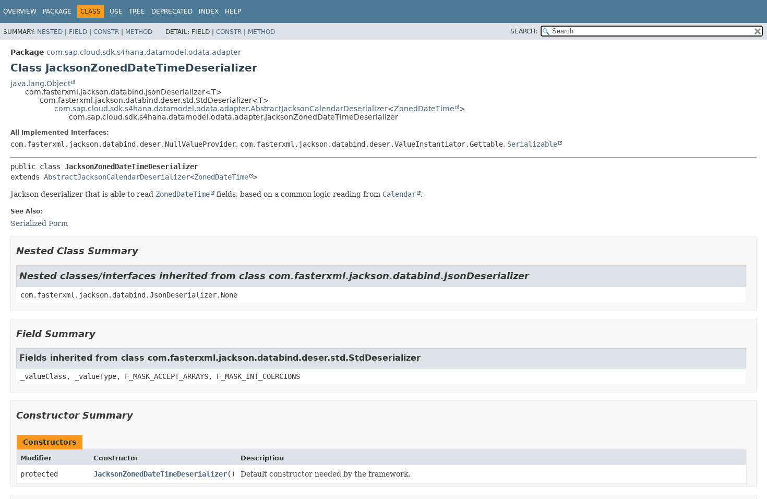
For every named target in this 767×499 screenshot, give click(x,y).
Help (233, 11)
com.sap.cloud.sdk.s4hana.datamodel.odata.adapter (143, 52)
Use (116, 11)
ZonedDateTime (424, 108)
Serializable (532, 144)
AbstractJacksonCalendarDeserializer (117, 177)
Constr (106, 31)
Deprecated (172, 11)
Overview (20, 11)
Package (57, 11)
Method (138, 31)
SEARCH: (523, 31)
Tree (137, 11)
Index (209, 11)
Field (78, 31)
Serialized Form (39, 223)
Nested (50, 31)
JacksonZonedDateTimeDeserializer (160, 474)
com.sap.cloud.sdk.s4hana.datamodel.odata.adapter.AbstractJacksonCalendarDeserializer (221, 108)
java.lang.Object (40, 83)
